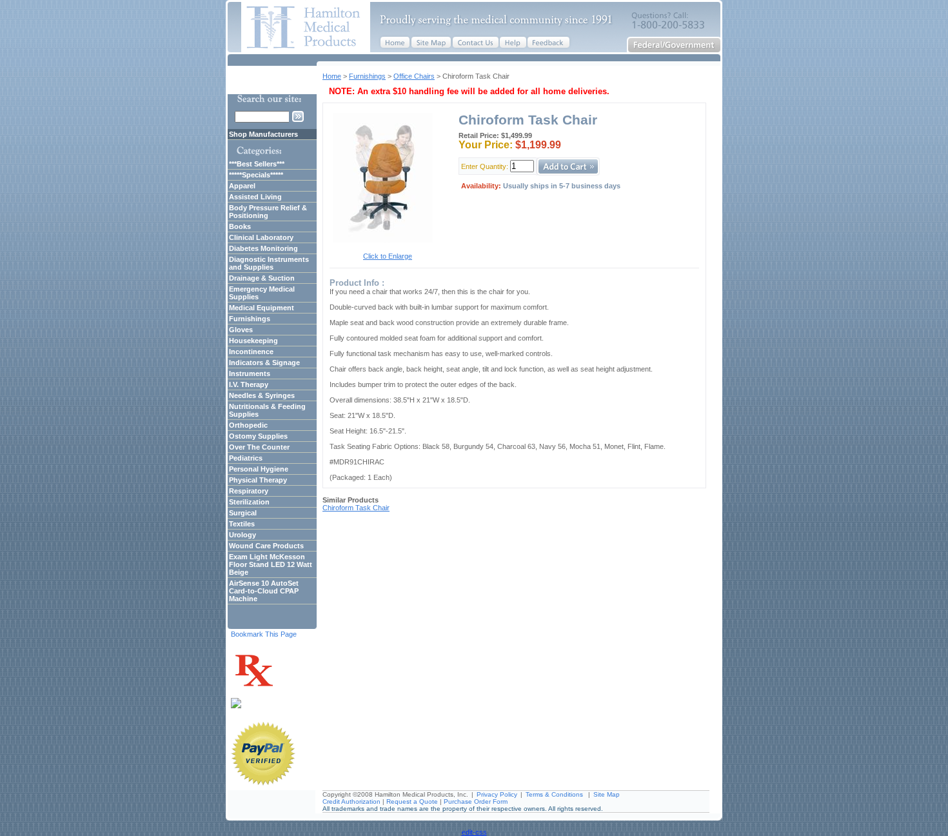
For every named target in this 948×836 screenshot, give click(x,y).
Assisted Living (255, 197)
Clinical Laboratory (261, 237)
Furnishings (367, 76)
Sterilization (249, 502)
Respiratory (248, 491)
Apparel (242, 186)
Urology (242, 535)
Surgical (243, 513)
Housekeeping (253, 340)
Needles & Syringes (262, 395)
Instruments (249, 373)
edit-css (474, 832)
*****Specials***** (256, 175)
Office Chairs (414, 76)
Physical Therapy (258, 480)
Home (331, 76)
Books (240, 226)
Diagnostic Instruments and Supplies (269, 263)
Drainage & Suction (262, 278)
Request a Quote (412, 801)
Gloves (241, 329)
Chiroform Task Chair (356, 508)
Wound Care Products (266, 546)
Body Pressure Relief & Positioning (268, 211)
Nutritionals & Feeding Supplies (267, 410)
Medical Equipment (261, 308)
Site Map (606, 794)
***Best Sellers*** (256, 164)
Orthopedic (248, 425)
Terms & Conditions (554, 794)
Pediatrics (245, 458)
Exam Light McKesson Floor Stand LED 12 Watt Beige (270, 564)
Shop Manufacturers (263, 134)
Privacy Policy (497, 794)
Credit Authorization (351, 801)
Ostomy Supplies (258, 436)
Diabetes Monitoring (263, 248)
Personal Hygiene (258, 469)
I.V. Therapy (248, 384)
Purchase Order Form (476, 801)
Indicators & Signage (264, 362)
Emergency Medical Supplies (262, 293)
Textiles (242, 524)
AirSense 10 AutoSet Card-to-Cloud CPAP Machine (264, 590)
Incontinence (251, 351)
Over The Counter (259, 447)
